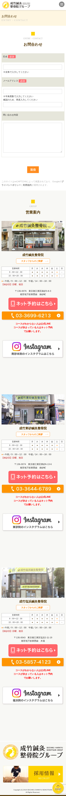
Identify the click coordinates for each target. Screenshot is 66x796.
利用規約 (27, 185)
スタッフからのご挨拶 (32, 261)
